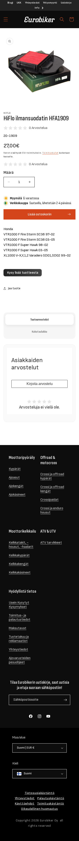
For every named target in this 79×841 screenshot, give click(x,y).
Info (37, 7)
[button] (6, 19)
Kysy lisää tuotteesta (22, 273)
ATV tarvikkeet (51, 543)
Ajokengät (16, 486)
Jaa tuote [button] (14, 288)
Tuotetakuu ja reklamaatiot (19, 639)
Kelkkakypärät (19, 555)
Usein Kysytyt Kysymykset (19, 605)
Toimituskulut (50, 153)
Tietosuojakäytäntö (40, 793)
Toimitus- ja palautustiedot (19, 617)
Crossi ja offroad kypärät (52, 476)
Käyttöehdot (24, 803)
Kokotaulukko (39, 331)
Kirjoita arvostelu (40, 384)
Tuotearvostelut (39, 319)
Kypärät (15, 469)
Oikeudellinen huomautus (39, 809)
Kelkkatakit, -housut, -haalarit (21, 545)
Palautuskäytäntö (50, 798)
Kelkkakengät (19, 564)
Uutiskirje (66, 2)
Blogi (10, 2)
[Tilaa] (65, 700)
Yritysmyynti (50, 2)
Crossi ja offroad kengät (52, 489)
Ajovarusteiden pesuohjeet (20, 660)
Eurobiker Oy (49, 820)
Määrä (9, 172)
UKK (19, 2)
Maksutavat (17, 628)
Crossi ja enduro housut (51, 510)
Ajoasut (14, 477)
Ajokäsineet (17, 495)
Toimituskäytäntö (50, 803)
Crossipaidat (49, 500)
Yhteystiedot (32, 2)
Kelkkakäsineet (20, 572)
